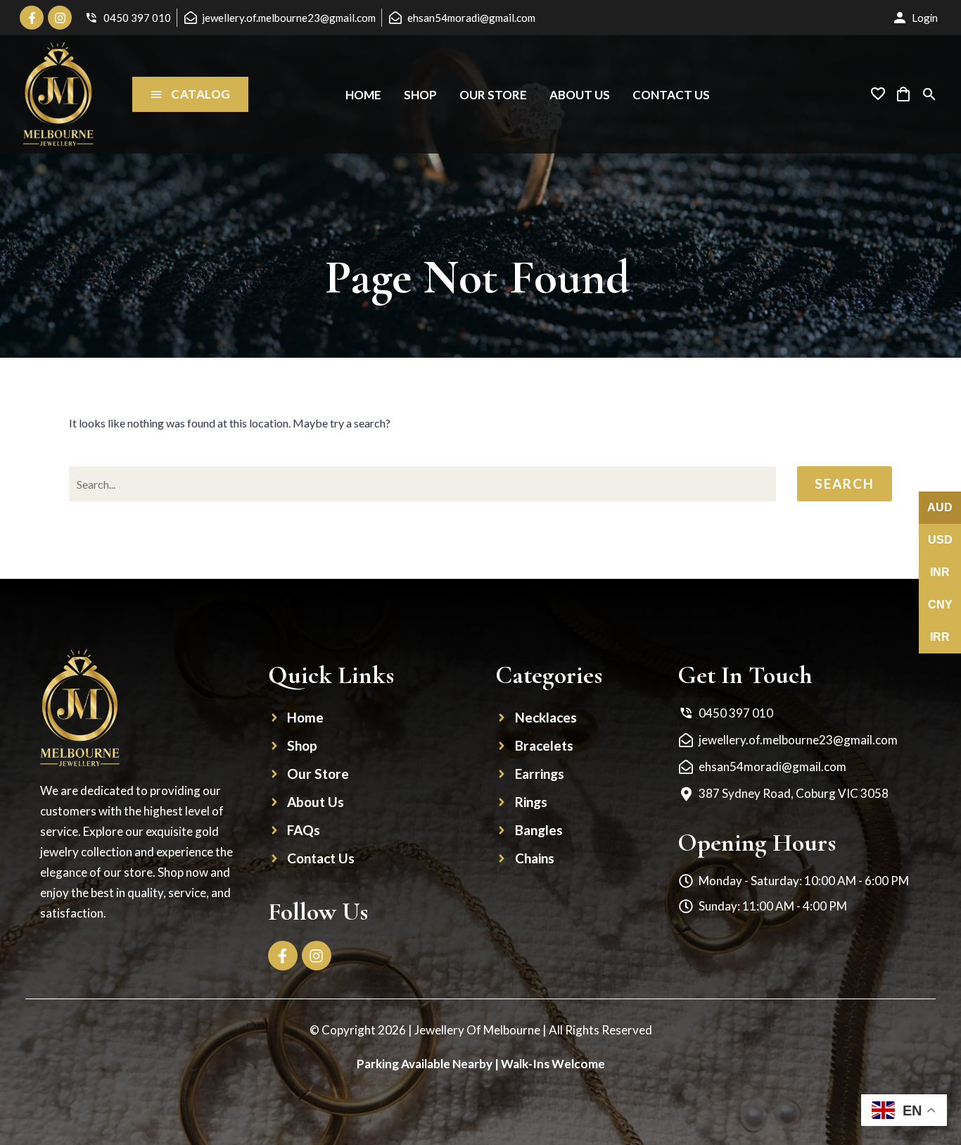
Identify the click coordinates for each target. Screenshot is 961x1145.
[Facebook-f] (32, 18)
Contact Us (671, 94)
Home (363, 94)
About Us (579, 94)
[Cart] (903, 94)
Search (844, 483)
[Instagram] (60, 18)
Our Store (493, 94)
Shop (420, 94)
